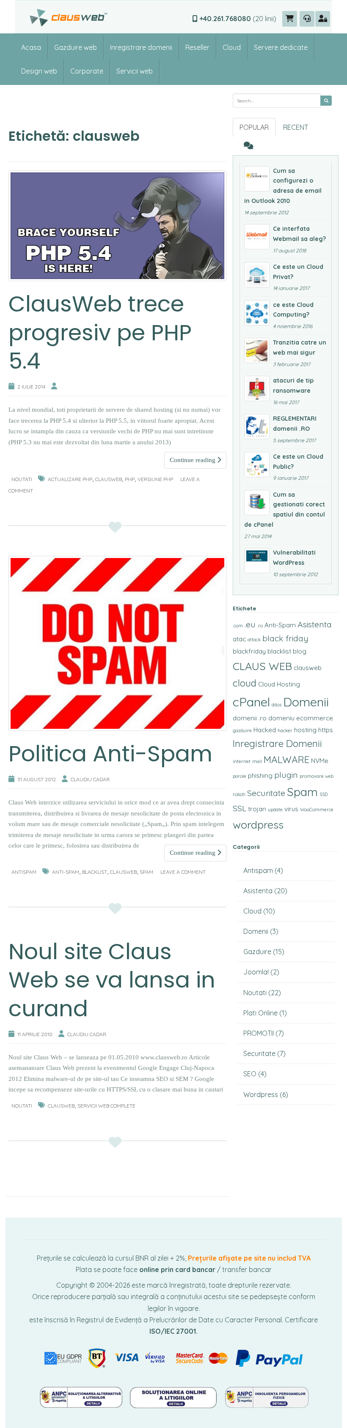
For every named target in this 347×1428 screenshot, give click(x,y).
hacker (285, 730)
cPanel (251, 701)
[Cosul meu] (289, 19)
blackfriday (249, 651)
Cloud (232, 47)
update (275, 809)
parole (239, 776)
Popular (254, 127)
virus (291, 809)
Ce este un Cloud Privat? (298, 272)
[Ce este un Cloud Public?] (257, 464)
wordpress (258, 824)
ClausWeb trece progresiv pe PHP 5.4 (100, 332)
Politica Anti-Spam (110, 753)
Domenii (306, 701)
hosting (305, 730)
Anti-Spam (65, 872)
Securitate (266, 793)
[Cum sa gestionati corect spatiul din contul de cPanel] (257, 502)
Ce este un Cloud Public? (298, 462)
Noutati (21, 479)
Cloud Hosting (279, 684)
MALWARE (286, 759)
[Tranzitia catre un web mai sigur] (257, 350)
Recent (295, 127)
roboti (239, 794)
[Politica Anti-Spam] (117, 643)
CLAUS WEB (262, 666)
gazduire (242, 730)
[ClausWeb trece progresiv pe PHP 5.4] (117, 225)
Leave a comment (183, 872)
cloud (244, 683)
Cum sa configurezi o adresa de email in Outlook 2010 (283, 186)
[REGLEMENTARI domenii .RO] (257, 426)
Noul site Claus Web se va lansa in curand (111, 980)
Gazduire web (75, 47)
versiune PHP (155, 479)
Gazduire (257, 951)
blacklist (94, 872)
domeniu (281, 718)
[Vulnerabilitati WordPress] (257, 560)
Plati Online (260, 1013)
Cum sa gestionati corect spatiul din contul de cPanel (284, 509)
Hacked (264, 730)
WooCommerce (316, 809)
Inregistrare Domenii (277, 743)
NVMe (319, 761)
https (325, 730)
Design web (39, 71)
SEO (249, 1074)
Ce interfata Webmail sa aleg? (299, 234)
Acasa (31, 47)
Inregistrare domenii (141, 47)
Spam (146, 872)
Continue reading (193, 460)
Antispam (23, 872)
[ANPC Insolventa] (266, 1396)
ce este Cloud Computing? (293, 310)
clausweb (108, 479)
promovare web (316, 776)
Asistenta (314, 624)
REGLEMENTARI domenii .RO (295, 423)
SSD (323, 794)
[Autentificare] (322, 19)
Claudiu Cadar (90, 779)
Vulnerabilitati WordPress (294, 557)
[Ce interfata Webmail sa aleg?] (257, 236)
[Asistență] (307, 19)
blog (299, 651)
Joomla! (256, 972)
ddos (276, 705)
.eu (250, 624)
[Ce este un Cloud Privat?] (257, 274)
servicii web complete (106, 1105)
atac (239, 639)
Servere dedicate (281, 47)
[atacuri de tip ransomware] (257, 388)
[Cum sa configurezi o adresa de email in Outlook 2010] (257, 178)
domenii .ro (250, 718)
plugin (286, 775)
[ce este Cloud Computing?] (257, 313)
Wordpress (260, 1094)
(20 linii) (237, 18)
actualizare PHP (70, 479)
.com (238, 626)
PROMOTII (258, 1033)
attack (254, 640)
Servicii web (134, 71)
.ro (260, 626)
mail (257, 761)
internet (242, 761)
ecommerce (314, 718)
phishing (260, 775)
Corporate (86, 71)
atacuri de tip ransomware (293, 385)
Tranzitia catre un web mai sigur (299, 347)
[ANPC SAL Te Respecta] (81, 1396)
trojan (257, 809)
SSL (239, 808)
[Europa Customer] (174, 1396)
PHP (130, 479)
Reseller (197, 47)
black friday (285, 638)
